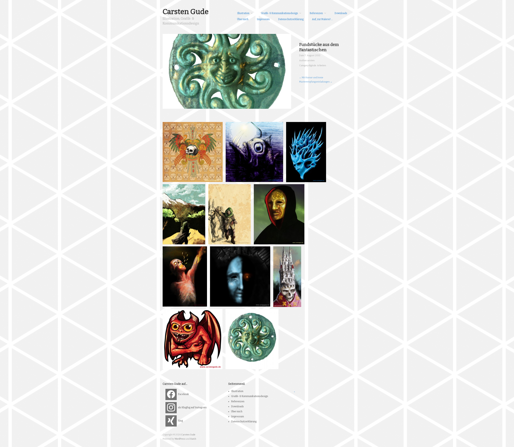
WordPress (180, 439)
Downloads (341, 13)
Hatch (193, 439)
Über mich (242, 19)
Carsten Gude (186, 11)
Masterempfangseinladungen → (315, 81)
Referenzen (316, 13)
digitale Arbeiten (317, 65)
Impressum (263, 19)
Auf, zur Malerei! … (322, 19)
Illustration (243, 13)
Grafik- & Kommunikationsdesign (279, 13)
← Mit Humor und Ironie (311, 77)
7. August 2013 (312, 55)
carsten (311, 60)
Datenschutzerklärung (291, 19)
